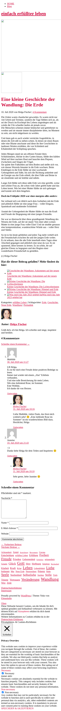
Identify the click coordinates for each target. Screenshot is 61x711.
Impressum (6, 590)
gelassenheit (50, 559)
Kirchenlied (55, 564)
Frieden (17, 559)
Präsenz (41, 571)
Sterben (40, 575)
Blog (9, 6)
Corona (42, 552)
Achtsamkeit (6, 552)
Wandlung (17, 305)
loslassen (5, 571)
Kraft (13, 568)
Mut (12, 571)
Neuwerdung (31, 571)
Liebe (50, 568)
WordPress (26, 595)
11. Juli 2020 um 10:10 (23, 471)
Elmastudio (6, 598)
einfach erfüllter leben (23, 13)
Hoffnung (36, 564)
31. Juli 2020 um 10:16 (24, 409)
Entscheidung (7, 555)
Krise (19, 568)
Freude (6, 559)
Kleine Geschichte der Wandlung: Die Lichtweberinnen (33, 286)
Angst (16, 552)
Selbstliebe (29, 574)
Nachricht (6, 498)
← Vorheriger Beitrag (11, 544)
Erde (44, 302)
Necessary (9, 673)
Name (5, 522)
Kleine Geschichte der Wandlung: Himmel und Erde (31, 292)
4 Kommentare (40, 112)
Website (5, 533)
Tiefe (55, 575)
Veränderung (30, 579)
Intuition (46, 564)
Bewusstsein (34, 552)
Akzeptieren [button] (23, 611)
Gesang (4, 564)
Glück (12, 563)
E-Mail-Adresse (9, 528)
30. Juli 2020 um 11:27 (18, 362)
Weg (3, 583)
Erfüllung (33, 555)
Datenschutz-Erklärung (12, 619)
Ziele (9, 583)
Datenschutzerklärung (11, 588)
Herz (28, 564)
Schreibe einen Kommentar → (15, 344)
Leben (28, 568)
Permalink (28, 305)
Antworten (12, 393)
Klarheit (5, 568)
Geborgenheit (28, 559)
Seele (5, 575)
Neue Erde (6, 305)
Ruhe (48, 571)
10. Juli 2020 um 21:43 (18, 443)
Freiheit (44, 555)
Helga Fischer (18, 324)
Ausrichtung (24, 552)
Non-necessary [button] (8, 689)
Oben (3, 603)
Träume (4, 580)
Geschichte (53, 302)
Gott (21, 563)
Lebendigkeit (39, 568)
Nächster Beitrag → (10, 547)
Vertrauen (15, 579)
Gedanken (39, 559)
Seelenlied (15, 574)
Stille (48, 574)
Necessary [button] (6, 670)
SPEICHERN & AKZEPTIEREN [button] (17, 708)
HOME (10, 3)
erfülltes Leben (20, 302)
